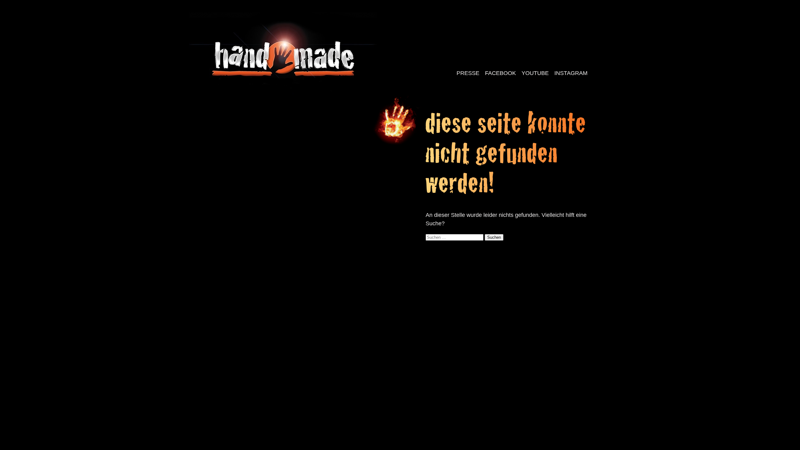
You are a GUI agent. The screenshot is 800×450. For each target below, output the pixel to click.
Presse (468, 73)
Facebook (500, 73)
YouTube (535, 73)
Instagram (571, 73)
